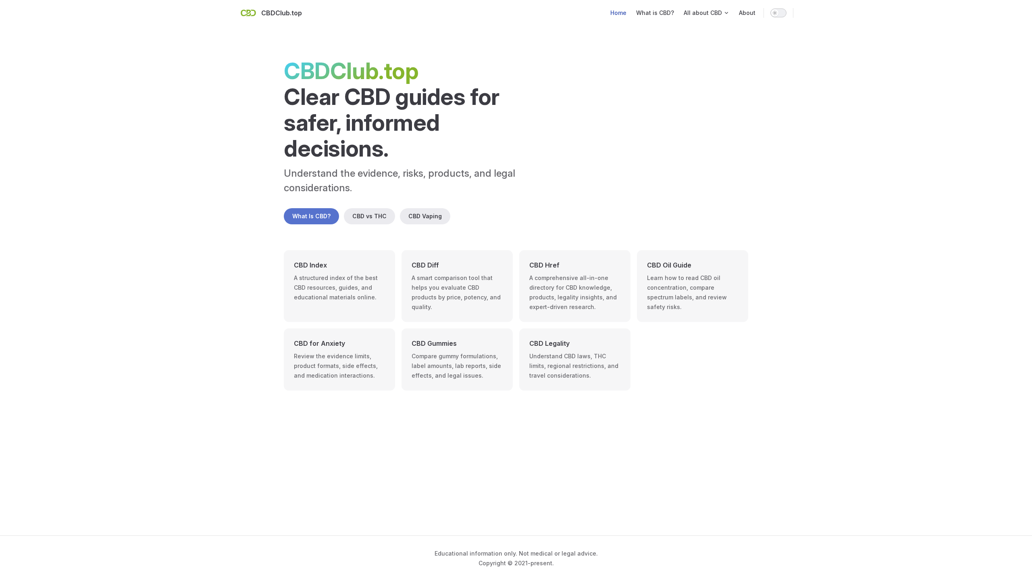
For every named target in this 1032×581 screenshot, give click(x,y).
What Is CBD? (311, 216)
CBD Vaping (425, 216)
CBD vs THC (369, 216)
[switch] (778, 12)
